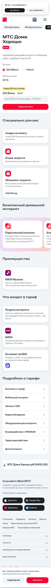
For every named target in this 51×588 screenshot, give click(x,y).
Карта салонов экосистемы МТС (24, 523)
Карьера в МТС (9, 527)
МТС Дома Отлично (33, 27)
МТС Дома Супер (12, 27)
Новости (42, 519)
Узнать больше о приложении (15, 493)
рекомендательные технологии (16, 574)
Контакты (32, 519)
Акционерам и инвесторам (29, 527)
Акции (5, 523)
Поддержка (20, 519)
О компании (8, 519)
